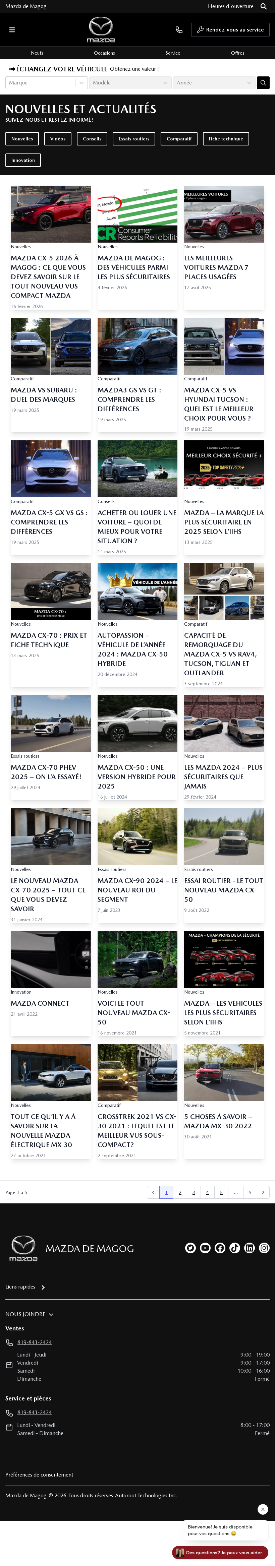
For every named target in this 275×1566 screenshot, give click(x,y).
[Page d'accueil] (21, 1248)
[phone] (179, 30)
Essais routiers (134, 138)
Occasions (104, 53)
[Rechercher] (264, 6)
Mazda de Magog (26, 6)
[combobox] (9, 83)
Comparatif (179, 138)
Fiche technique (226, 138)
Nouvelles (22, 138)
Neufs (37, 53)
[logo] (101, 30)
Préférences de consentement (39, 1474)
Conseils (92, 138)
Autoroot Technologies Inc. (146, 1495)
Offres (237, 53)
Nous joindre (25, 1314)
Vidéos (57, 138)
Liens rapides (20, 1286)
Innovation (23, 160)
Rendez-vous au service (235, 29)
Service (173, 53)
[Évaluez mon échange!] (263, 82)
